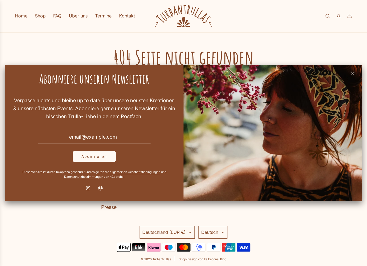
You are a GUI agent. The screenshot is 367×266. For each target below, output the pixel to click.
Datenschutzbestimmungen (83, 176)
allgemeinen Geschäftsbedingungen (135, 172)
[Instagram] (88, 188)
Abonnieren (94, 156)
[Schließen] (352, 73)
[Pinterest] (100, 188)
